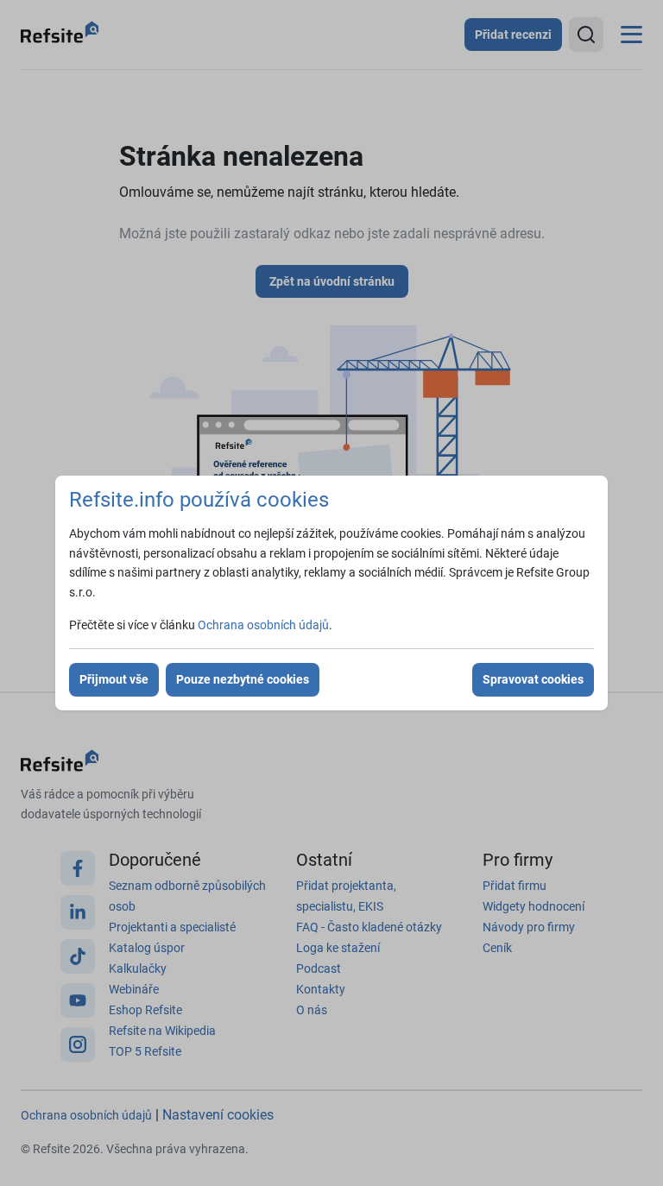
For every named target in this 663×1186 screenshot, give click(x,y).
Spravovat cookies (533, 679)
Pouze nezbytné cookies (242, 679)
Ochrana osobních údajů (263, 625)
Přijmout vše (113, 679)
